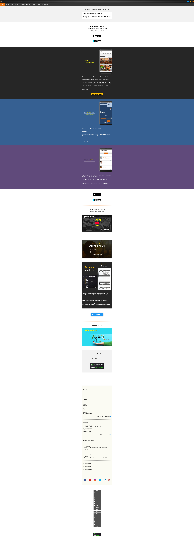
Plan (12, 4)
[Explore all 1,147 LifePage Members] (103, 416)
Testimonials (45, 4)
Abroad (7, 4)
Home (3, 4)
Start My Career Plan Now (97, 314)
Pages (34, 4)
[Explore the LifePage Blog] (105, 434)
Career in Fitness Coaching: (86, 449)
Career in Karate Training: (86, 446)
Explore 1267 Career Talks (97, 94)
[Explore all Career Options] (105, 392)
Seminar (28, 4)
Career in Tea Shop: (85, 442)
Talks (17, 4)
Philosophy (22, 4)
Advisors (39, 4)
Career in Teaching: (85, 456)
